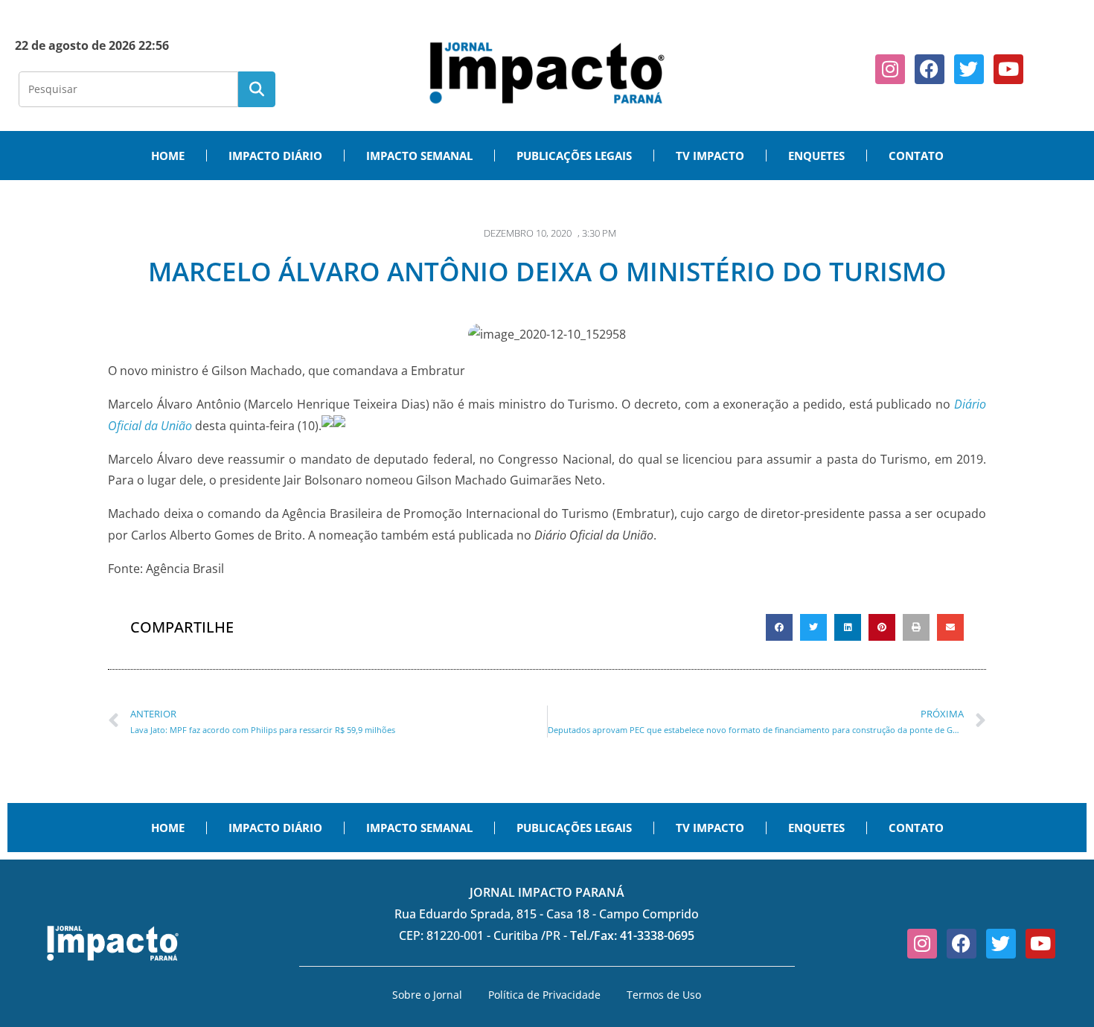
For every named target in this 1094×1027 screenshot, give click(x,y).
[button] (779, 627)
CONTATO (916, 155)
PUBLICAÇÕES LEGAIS (574, 155)
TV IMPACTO (710, 155)
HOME (168, 155)
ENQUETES (816, 155)
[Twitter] (969, 69)
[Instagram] (890, 69)
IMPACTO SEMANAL (419, 155)
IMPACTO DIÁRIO (275, 155)
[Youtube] (1008, 69)
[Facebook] (929, 69)
